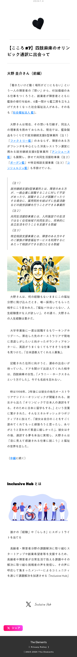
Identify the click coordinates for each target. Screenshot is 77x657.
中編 (13, 458)
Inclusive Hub (42, 604)
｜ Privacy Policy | (38, 647)
